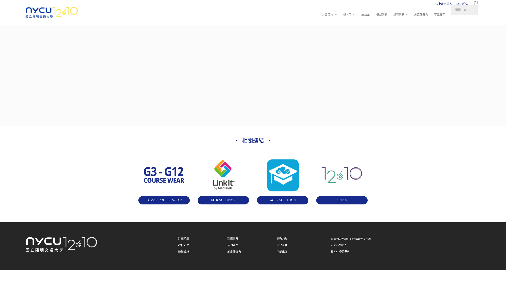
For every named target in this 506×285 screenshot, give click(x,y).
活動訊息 (232, 245)
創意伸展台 (421, 14)
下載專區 (439, 14)
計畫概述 (183, 238)
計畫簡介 (327, 14)
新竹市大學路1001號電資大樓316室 (352, 239)
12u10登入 (462, 3)
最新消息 (381, 14)
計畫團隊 (232, 238)
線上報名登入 (443, 3)
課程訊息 (183, 245)
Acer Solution (283, 200)
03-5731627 (340, 245)
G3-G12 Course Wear (164, 200)
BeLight (365, 14)
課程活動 (398, 14)
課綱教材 (183, 251)
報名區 (347, 14)
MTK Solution (223, 200)
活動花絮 (282, 245)
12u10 (342, 200)
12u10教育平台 (341, 251)
